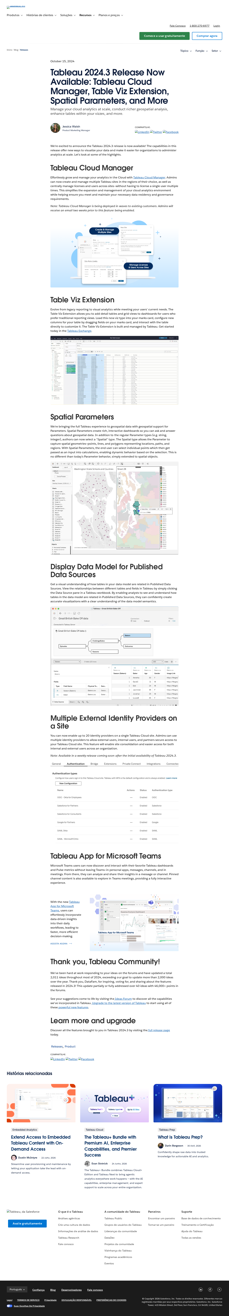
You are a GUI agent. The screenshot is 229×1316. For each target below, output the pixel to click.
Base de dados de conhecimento (201, 1218)
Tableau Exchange (79, 331)
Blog (16, 50)
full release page (159, 1030)
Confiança (38, 1290)
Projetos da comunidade (119, 1244)
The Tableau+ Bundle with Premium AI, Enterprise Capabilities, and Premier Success (110, 1146)
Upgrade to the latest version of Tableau (118, 1003)
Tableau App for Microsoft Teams (65, 906)
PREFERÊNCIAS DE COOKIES (111, 1300)
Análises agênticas (69, 1218)
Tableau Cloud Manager (149, 177)
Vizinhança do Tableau (118, 1250)
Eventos (109, 1263)
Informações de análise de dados (78, 1231)
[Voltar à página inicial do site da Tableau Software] (20, 6)
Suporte (186, 1212)
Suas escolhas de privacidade (29, 1305)
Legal (9, 1300)
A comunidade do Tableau (122, 1212)
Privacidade (50, 1300)
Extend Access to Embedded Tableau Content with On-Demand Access (40, 1143)
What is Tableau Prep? (180, 1137)
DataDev (109, 1237)
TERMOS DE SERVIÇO (28, 1300)
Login (216, 25)
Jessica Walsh (71, 126)
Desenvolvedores (71, 1290)
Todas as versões (191, 1237)
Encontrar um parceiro (161, 1218)
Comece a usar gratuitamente (164, 36)
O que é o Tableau (70, 1212)
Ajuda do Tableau (192, 1231)
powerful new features (73, 1007)
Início (9, 50)
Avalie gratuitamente (27, 1223)
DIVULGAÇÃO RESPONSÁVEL (77, 1300)
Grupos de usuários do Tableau (123, 1224)
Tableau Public (113, 1218)
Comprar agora (207, 36)
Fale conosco (178, 25)
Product (70, 1046)
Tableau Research (68, 1237)
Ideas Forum (123, 999)
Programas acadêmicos (118, 1257)
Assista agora (58, 943)
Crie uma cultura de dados (74, 1224)
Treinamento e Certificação (197, 1224)
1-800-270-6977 (199, 25)
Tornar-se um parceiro (161, 1224)
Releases (24, 50)
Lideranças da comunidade (120, 1231)
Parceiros (154, 1212)
